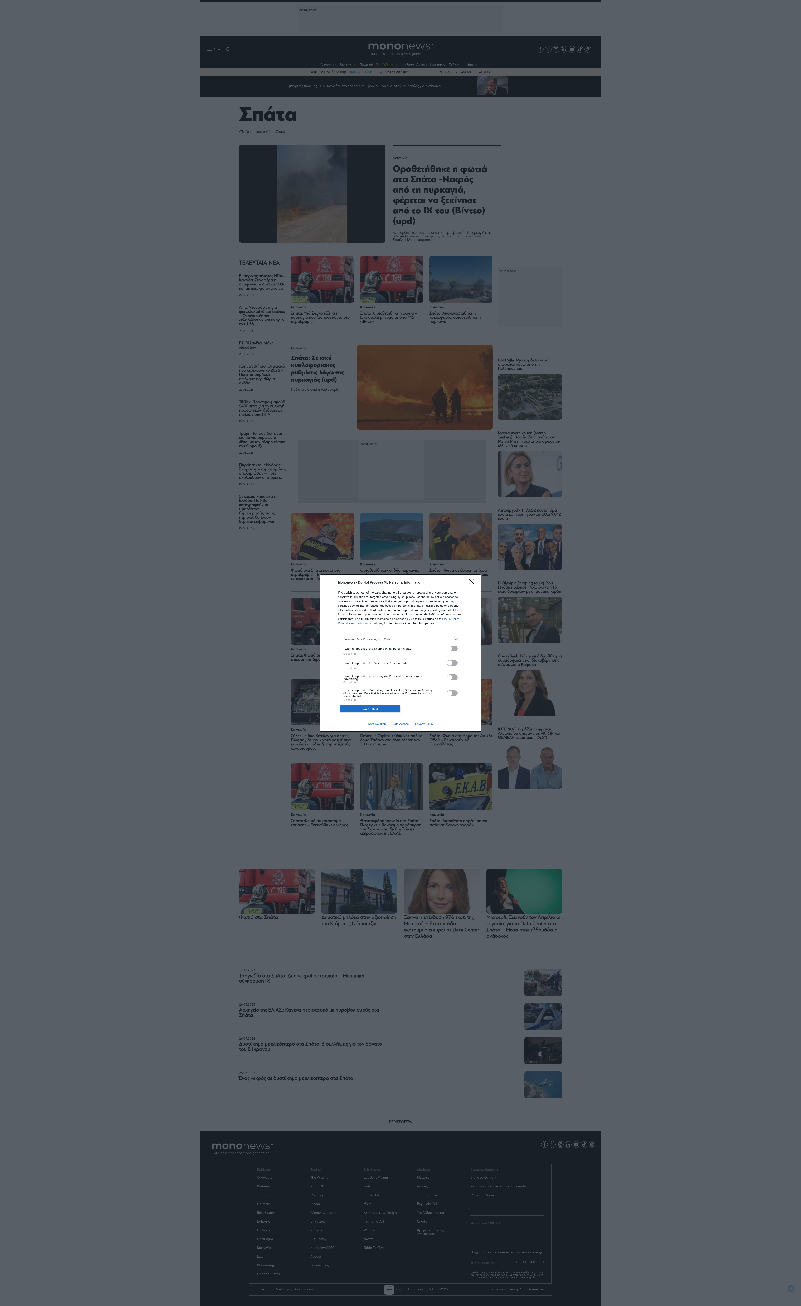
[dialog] (400, 653)
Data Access (400, 723)
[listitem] (400, 639)
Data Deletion (377, 723)
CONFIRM (370, 708)
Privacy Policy (424, 723)
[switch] (452, 648)
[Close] (473, 583)
